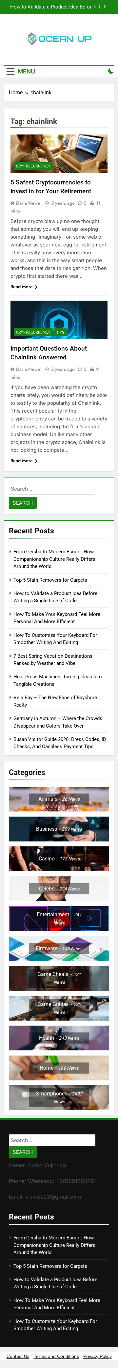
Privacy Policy (97, 1356)
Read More (21, 286)
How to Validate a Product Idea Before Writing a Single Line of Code (52, 7)
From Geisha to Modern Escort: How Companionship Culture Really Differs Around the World (54, 559)
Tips (60, 332)
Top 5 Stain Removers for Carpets (50, 580)
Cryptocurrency (33, 166)
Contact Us (18, 1356)
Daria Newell (29, 203)
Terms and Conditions (56, 1356)
